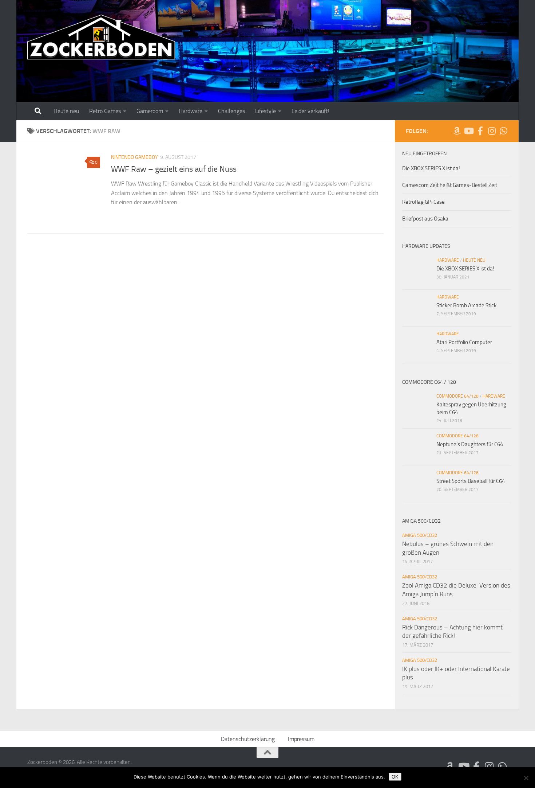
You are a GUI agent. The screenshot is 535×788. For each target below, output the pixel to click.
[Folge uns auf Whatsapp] (503, 130)
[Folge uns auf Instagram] (491, 130)
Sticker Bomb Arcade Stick (466, 305)
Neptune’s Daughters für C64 (469, 444)
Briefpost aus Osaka (425, 218)
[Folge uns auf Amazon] (456, 130)
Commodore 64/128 (457, 396)
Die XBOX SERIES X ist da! (431, 168)
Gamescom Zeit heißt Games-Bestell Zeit (449, 185)
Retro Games (105, 111)
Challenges (231, 111)
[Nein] (526, 777)
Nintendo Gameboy (134, 157)
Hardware (190, 111)
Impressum (301, 739)
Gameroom (149, 111)
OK (395, 777)
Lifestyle (265, 111)
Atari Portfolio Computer (464, 342)
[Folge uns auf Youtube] (468, 130)
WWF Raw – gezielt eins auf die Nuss (174, 169)
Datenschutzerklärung (248, 739)
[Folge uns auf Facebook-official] (480, 130)
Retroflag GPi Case (423, 202)
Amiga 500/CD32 (419, 535)
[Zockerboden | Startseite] (101, 37)
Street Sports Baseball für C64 (470, 481)
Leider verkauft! (310, 111)
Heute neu (66, 111)
